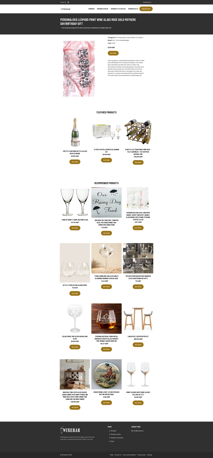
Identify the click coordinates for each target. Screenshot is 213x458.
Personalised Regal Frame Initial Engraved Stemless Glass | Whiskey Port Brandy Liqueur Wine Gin (106, 338)
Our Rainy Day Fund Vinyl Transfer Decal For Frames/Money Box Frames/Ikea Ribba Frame (106, 222)
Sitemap (149, 455)
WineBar (91, 9)
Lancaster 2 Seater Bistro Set (138, 336)
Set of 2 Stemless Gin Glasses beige (75, 285)
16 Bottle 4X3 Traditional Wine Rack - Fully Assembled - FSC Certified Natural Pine (138, 151)
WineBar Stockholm (118, 9)
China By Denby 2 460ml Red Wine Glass (75, 220)
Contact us (117, 455)
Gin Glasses (139, 37)
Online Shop (146, 9)
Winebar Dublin (102, 9)
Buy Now (113, 53)
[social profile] (68, 2)
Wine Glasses (131, 37)
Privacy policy (141, 455)
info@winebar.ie (147, 2)
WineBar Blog (133, 9)
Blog (112, 441)
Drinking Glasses (121, 37)
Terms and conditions (129, 455)
